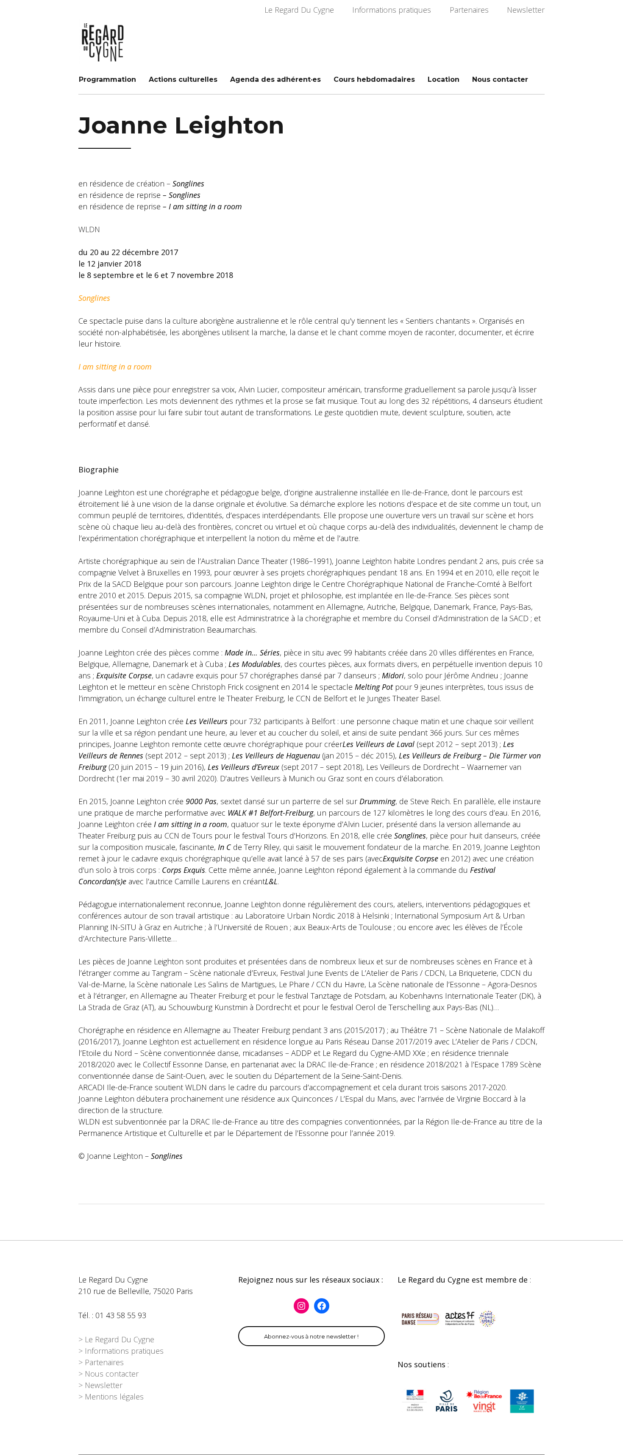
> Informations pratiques (121, 1351)
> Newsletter (100, 1385)
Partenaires (469, 10)
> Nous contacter (108, 1374)
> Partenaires (101, 1362)
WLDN (89, 229)
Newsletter (526, 10)
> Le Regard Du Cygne (116, 1339)
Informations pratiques (391, 10)
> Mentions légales (111, 1396)
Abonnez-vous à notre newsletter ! (311, 1336)
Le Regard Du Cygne (299, 10)
